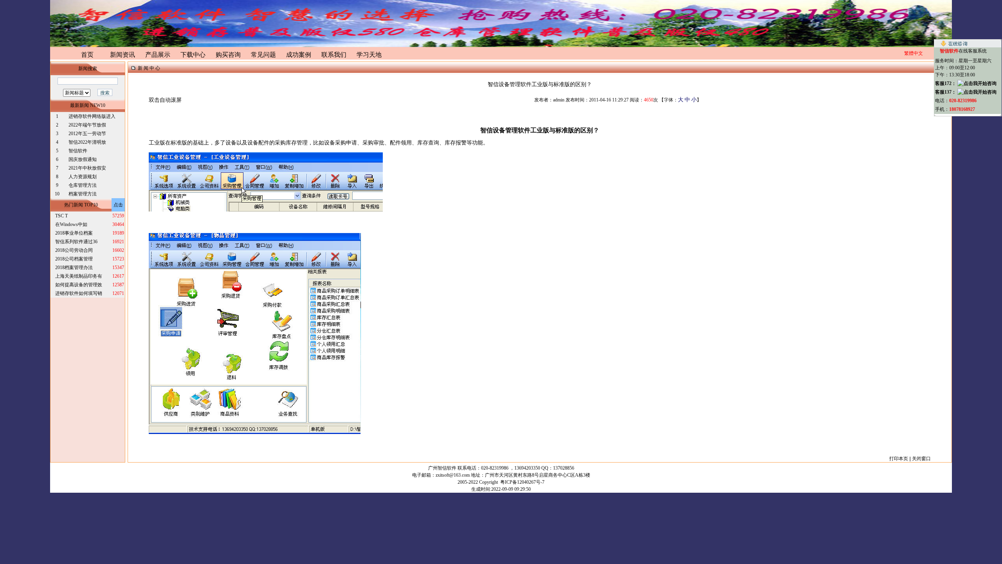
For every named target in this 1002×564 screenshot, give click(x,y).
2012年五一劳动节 (87, 133)
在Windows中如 (71, 224)
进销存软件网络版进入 (91, 116)
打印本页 (898, 458)
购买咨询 (228, 54)
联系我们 (333, 54)
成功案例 (298, 54)
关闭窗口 (921, 458)
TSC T (61, 216)
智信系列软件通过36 (76, 241)
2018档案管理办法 (74, 267)
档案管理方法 (82, 194)
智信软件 (78, 151)
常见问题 (263, 54)
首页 (87, 54)
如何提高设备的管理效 (78, 284)
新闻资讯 (122, 54)
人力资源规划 (82, 176)
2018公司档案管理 (74, 259)
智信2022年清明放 (87, 142)
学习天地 (369, 54)
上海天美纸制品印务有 (78, 276)
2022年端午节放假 (87, 125)
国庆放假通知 (82, 159)
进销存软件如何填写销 (78, 293)
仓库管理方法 (82, 185)
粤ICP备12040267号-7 (522, 482)
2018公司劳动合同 (74, 250)
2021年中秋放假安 (87, 168)
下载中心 (192, 54)
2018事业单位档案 (74, 233)
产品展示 (157, 54)
